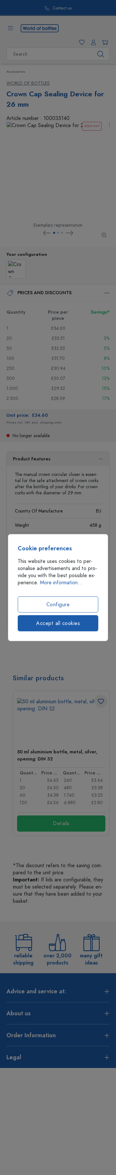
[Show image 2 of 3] (58, 233)
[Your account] (92, 42)
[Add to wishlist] (100, 701)
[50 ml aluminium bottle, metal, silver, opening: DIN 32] (61, 721)
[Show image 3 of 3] (62, 233)
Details (61, 823)
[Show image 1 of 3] (54, 233)
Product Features (31, 459)
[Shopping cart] (104, 42)
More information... (61, 582)
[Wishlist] (80, 42)
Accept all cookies (58, 623)
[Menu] (10, 28)
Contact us (46, 8)
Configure (58, 604)
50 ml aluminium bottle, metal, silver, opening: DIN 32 (57, 755)
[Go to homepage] (40, 27)
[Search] (101, 54)
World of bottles (28, 83)
